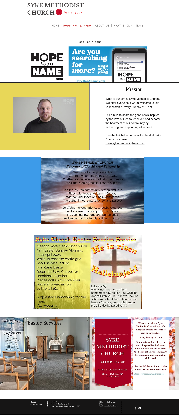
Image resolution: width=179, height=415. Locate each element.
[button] (73, 130)
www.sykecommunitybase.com (124, 143)
